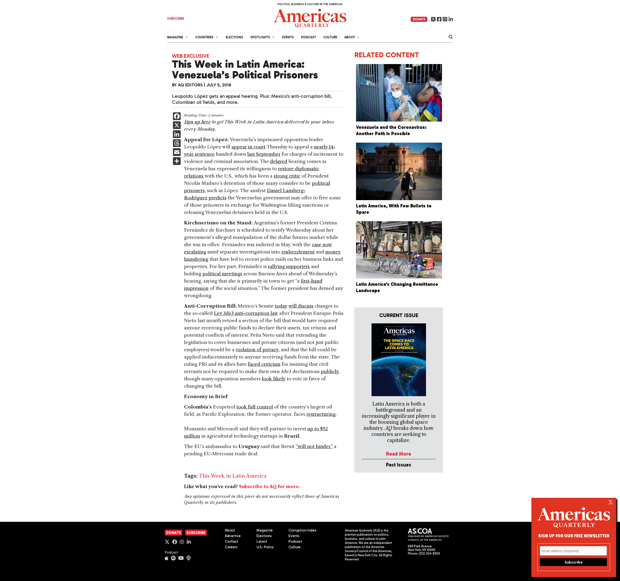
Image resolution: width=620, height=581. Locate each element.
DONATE (419, 19)
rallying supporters (289, 266)
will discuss (300, 306)
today (281, 306)
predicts (217, 198)
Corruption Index (302, 530)
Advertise (233, 536)
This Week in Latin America (232, 476)
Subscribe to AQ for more (269, 486)
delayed (278, 161)
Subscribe (195, 533)
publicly (330, 371)
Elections (234, 37)
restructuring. (321, 414)
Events (288, 37)
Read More (398, 454)
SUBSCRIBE (175, 18)
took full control (254, 407)
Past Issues (398, 465)
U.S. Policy (265, 547)
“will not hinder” (314, 446)
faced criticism (264, 364)
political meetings (222, 274)
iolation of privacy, (259, 349)
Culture (330, 37)
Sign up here (197, 122)
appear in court (248, 147)
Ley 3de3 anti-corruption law (246, 313)
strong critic (287, 176)
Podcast (308, 37)
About (230, 530)
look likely (274, 379)
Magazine (264, 530)
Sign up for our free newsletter (573, 535)
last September (263, 154)
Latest (261, 541)
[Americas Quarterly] (310, 18)
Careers (231, 547)
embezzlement (298, 252)
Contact (231, 541)
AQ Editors (190, 85)
